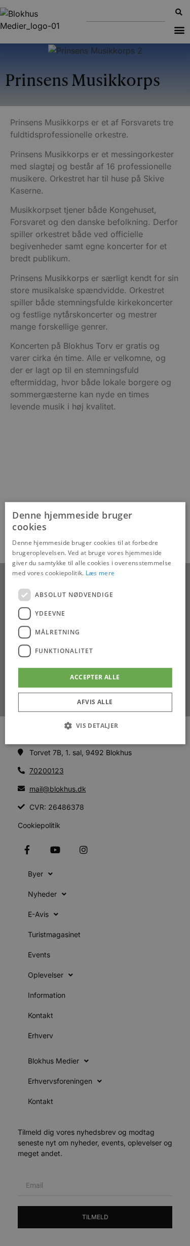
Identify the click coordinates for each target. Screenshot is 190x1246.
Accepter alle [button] (95, 677)
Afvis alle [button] (94, 702)
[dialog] (95, 623)
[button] (94, 725)
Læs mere (100, 573)
